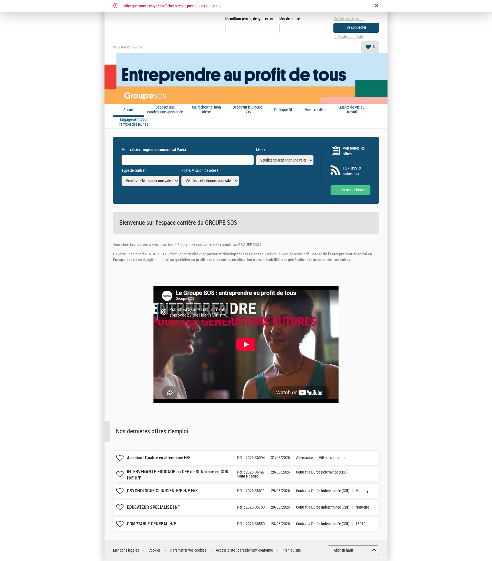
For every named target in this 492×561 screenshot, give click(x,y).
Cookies (155, 550)
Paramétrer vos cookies (188, 550)
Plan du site (291, 550)
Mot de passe (289, 19)
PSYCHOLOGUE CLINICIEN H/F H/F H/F (162, 490)
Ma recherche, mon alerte (206, 110)
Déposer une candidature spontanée (165, 110)
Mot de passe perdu (348, 18)
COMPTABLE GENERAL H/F (151, 524)
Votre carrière (315, 110)
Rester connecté (350, 36)
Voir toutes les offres (354, 151)
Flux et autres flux (352, 171)
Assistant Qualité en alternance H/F (158, 457)
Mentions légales (126, 550)
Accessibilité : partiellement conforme (244, 550)
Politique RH (284, 110)
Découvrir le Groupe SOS (248, 110)
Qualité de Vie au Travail (351, 110)
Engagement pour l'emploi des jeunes (133, 122)
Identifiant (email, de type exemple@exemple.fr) (251, 19)
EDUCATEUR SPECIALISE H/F (153, 507)
